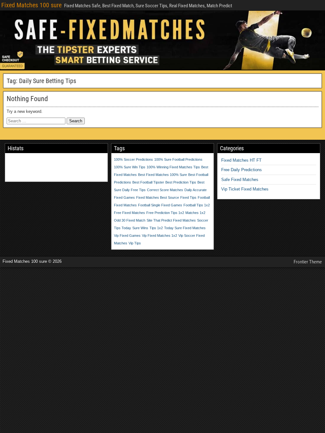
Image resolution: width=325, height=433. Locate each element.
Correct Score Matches (165, 190)
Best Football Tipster (148, 182)
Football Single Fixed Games (160, 205)
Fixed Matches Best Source (157, 197)
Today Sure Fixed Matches (185, 228)
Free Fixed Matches (129, 213)
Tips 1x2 (156, 228)
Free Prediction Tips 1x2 (165, 213)
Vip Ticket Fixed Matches (245, 189)
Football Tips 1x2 (196, 205)
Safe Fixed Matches (239, 179)
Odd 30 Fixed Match (129, 220)
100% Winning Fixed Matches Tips (173, 167)
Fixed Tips (188, 197)
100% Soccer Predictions (133, 159)
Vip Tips (135, 243)
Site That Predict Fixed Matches (171, 220)
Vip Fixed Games (127, 235)
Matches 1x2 (195, 213)
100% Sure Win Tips (129, 167)
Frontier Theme (308, 262)
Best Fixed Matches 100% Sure (162, 175)
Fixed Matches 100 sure (31, 5)
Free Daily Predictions (241, 169)
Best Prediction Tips (180, 182)
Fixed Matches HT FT (241, 160)
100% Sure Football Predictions (178, 159)
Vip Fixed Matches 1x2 (159, 235)
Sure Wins (140, 228)
